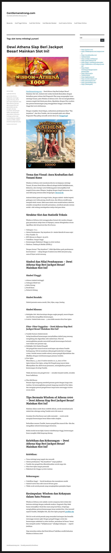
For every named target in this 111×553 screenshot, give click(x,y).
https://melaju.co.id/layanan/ (89, 59)
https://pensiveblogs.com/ (88, 82)
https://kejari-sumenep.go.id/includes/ (92, 62)
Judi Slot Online (34, 23)
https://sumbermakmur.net (89, 79)
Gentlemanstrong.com (21, 13)
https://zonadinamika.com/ (89, 55)
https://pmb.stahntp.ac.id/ (88, 60)
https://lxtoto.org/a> (87, 73)
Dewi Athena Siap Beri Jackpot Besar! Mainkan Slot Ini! (35, 49)
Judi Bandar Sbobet (49, 23)
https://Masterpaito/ (87, 84)
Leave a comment (12, 124)
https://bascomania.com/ (88, 80)
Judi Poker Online (80, 23)
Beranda (9, 23)
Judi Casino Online (65, 23)
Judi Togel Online (21, 23)
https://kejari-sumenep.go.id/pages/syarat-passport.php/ (89, 69)
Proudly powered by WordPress (29, 545)
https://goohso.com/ (87, 49)
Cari (81, 38)
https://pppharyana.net (87, 77)
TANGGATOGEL (85, 57)
